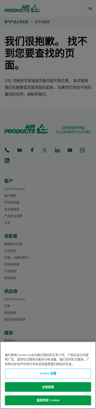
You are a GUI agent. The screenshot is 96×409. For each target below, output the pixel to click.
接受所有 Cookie (48, 400)
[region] (48, 375)
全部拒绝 (48, 387)
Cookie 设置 (48, 373)
